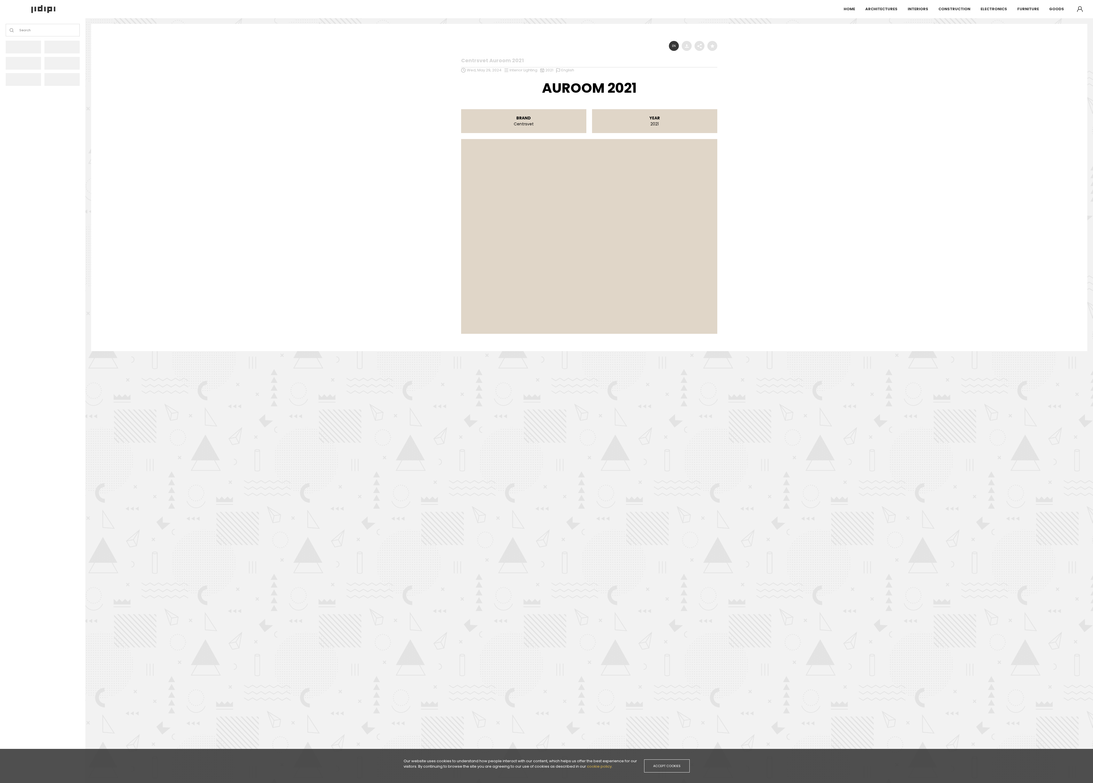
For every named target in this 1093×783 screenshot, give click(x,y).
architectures (881, 9)
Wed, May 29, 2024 (484, 70)
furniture (1028, 9)
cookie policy (599, 766)
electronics (994, 9)
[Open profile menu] (1079, 9)
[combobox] (19, 30)
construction (954, 9)
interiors (918, 9)
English (567, 70)
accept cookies (667, 766)
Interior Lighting (523, 70)
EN (674, 46)
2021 (549, 70)
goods (1056, 9)
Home (849, 9)
